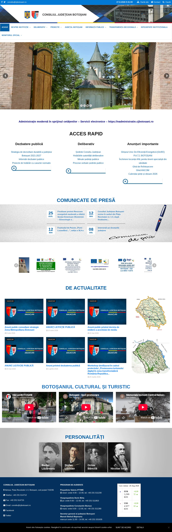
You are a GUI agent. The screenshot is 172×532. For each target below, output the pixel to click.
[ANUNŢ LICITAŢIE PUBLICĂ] (65, 312)
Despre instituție (19, 27)
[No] (168, 527)
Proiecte (55, 27)
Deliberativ (39, 27)
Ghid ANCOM (143, 170)
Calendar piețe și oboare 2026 (142, 174)
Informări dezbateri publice (31, 159)
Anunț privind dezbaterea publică (63, 365)
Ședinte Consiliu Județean (88, 152)
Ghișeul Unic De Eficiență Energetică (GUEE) (143, 152)
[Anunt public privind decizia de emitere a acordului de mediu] (107, 312)
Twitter (8, 515)
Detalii (140, 527)
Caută (168, 2)
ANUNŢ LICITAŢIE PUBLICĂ (60, 327)
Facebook (9, 510)
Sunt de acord (123, 527)
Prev (16, 265)
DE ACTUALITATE (86, 288)
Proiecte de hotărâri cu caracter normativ (31, 163)
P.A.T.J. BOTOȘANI (143, 155)
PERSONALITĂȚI (84, 437)
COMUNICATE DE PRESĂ (86, 200)
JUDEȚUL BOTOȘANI (73, 27)
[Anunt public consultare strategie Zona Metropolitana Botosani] (24, 312)
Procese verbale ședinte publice (88, 163)
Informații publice (95, 27)
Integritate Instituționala (154, 27)
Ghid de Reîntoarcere (143, 167)
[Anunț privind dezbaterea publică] (65, 350)
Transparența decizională (122, 27)
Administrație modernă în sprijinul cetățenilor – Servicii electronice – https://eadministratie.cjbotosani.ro (86, 121)
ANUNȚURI (10, 301)
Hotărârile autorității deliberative (88, 155)
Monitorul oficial (11, 35)
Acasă (5, 27)
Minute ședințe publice (88, 159)
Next (154, 265)
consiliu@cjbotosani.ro (16, 2)
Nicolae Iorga (96, 468)
